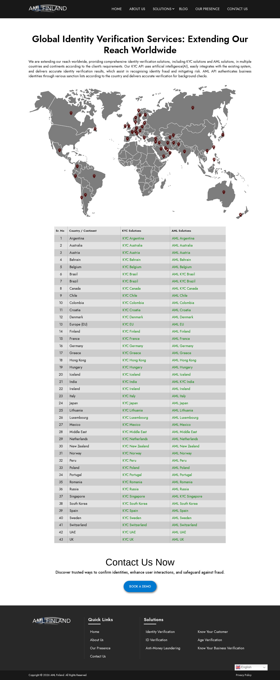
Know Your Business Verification (221, 648)
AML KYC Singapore (187, 496)
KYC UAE (129, 532)
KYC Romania (132, 482)
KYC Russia (130, 489)
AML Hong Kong (184, 360)
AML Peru (179, 460)
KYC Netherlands (135, 438)
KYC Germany (132, 345)
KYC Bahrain (131, 259)
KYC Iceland (131, 374)
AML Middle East (184, 431)
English (245, 667)
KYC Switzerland (134, 524)
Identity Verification (160, 631)
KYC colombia (133, 302)
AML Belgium (182, 266)
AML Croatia (181, 310)
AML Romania (182, 482)
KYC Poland (130, 467)
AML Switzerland (184, 524)
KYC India (129, 381)
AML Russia (180, 489)
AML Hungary (182, 367)
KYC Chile (129, 295)
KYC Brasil (130, 274)
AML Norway (182, 453)
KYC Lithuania (132, 410)
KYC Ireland (131, 388)
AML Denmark (182, 317)
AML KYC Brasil (183, 274)
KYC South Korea (134, 503)
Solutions (162, 8)
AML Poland (181, 467)
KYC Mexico (131, 424)
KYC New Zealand (135, 446)
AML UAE (179, 532)
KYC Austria (131, 252)
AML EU (178, 324)
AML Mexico (181, 424)
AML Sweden (181, 517)
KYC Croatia (131, 310)
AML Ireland (181, 388)
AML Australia (182, 245)
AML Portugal (182, 474)
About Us (137, 8)
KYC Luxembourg (135, 417)
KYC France (131, 338)
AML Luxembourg (185, 417)
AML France (181, 338)
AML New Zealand (185, 446)
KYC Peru (129, 460)
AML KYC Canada (185, 288)
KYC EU (128, 324)
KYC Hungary (132, 367)
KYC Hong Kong (134, 360)
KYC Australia (132, 245)
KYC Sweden (131, 517)
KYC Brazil (130, 281)
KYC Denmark (132, 317)
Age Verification (210, 639)
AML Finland (181, 331)
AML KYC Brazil (183, 281)
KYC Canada (131, 288)
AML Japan (180, 403)
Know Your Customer (213, 631)
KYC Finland (131, 331)
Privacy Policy (243, 675)
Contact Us (237, 8)
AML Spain (180, 510)
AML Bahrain (181, 259)
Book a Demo (140, 586)
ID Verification (156, 639)
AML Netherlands (185, 438)
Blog (183, 8)
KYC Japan (130, 403)
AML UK (178, 539)
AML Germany (182, 345)
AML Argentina (183, 238)
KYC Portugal (132, 474)
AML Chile (179, 295)
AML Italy (179, 396)
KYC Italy (128, 396)
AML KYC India (183, 381)
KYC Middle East (134, 431)
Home (117, 8)
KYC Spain (130, 510)
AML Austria (181, 252)
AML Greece (181, 352)
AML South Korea (185, 503)
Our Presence (207, 8)
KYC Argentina (133, 238)
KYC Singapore (133, 496)
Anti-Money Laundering (163, 648)
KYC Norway (131, 453)
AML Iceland (181, 374)
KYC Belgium (131, 266)
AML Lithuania (182, 410)
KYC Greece (131, 352)
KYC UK (128, 539)
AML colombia (183, 302)
